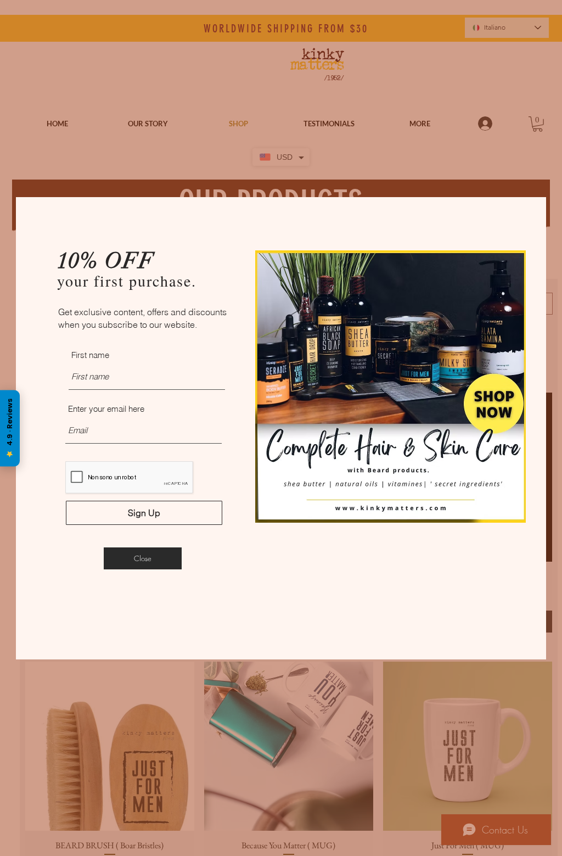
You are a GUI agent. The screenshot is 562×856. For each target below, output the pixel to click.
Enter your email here (106, 409)
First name (90, 355)
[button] (143, 558)
